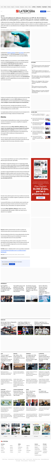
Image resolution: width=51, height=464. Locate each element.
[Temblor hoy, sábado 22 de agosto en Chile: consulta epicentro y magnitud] (47, 115)
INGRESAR (48, 11)
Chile (13, 254)
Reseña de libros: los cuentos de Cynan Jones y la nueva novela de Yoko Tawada (19, 393)
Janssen (15, 254)
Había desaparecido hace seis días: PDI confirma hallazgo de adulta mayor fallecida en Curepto (38, 123)
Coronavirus (7, 254)
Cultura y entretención (18, 389)
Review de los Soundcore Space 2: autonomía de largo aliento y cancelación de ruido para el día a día (6, 416)
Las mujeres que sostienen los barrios (43, 392)
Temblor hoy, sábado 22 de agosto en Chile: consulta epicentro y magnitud (38, 115)
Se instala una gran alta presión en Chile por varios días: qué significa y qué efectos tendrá (31, 288)
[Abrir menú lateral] (2, 11)
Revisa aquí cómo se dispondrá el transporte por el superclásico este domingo (8, 324)
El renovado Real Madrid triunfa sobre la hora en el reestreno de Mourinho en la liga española (44, 358)
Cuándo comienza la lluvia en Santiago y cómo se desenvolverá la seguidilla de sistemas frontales (31, 373)
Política (5, 6)
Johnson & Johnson (11, 52)
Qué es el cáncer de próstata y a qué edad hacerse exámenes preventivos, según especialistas (38, 119)
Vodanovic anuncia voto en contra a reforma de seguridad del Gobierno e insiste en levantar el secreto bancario (40, 91)
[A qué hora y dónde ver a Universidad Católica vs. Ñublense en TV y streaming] (25, 330)
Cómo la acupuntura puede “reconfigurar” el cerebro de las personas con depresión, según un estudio (38, 138)
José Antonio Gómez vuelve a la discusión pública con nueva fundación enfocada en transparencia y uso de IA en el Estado (41, 77)
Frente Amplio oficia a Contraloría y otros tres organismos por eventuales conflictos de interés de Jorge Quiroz (38, 127)
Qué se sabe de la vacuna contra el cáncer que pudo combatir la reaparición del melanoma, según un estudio (44, 290)
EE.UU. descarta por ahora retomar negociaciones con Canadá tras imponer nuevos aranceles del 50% (41, 66)
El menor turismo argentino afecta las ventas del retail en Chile (18, 373)
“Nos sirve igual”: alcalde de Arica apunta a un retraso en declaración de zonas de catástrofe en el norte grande (41, 71)
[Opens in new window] (25, 434)
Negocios (12, 6)
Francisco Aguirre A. (6, 29)
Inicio (2, 6)
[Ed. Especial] (35, 434)
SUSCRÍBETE (40, 197)
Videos (29, 6)
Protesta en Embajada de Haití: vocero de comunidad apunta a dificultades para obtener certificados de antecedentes (38, 133)
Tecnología (17, 6)
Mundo (26, 6)
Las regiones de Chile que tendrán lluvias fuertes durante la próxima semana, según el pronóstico (31, 358)
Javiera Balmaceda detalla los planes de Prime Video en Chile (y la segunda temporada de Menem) (19, 416)
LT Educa (49, 6)
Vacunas (10, 254)
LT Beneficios (39, 6)
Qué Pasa (2, 15)
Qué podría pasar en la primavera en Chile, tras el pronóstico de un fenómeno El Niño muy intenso (19, 288)
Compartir (3, 49)
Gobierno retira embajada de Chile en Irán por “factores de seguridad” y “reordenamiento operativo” (40, 82)
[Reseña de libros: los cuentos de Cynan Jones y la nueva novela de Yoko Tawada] (19, 402)
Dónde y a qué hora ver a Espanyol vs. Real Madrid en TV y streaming (42, 324)
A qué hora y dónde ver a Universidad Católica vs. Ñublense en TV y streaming (25, 324)
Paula (40, 389)
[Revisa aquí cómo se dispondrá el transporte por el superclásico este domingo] (8, 330)
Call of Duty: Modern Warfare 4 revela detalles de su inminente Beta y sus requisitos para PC (6, 409)
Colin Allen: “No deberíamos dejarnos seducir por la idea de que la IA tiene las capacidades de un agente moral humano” (32, 381)
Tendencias (28, 353)
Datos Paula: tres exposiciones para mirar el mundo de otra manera (44, 415)
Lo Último (34, 6)
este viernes (21, 52)
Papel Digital (44, 6)
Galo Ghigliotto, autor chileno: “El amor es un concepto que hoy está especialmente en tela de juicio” (19, 409)
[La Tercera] (5, 434)
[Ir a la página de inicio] (25, 11)
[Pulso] (15, 434)
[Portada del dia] (41, 178)
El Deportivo (22, 6)
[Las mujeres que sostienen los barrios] (44, 402)
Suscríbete (12, 264)
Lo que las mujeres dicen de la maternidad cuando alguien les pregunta (44, 409)
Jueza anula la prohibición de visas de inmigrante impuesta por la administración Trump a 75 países (31, 416)
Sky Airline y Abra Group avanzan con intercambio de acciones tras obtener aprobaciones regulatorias (19, 359)
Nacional (8, 6)
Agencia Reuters (13, 29)
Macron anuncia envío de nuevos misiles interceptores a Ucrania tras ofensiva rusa (39, 87)
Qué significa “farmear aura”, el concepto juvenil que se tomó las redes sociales (6, 288)
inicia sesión (5, 264)
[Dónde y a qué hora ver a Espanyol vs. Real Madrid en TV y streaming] (42, 330)
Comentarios (8, 49)
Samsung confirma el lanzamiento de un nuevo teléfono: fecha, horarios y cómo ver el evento (6, 394)
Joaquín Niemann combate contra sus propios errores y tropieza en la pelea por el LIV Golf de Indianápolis (44, 381)
